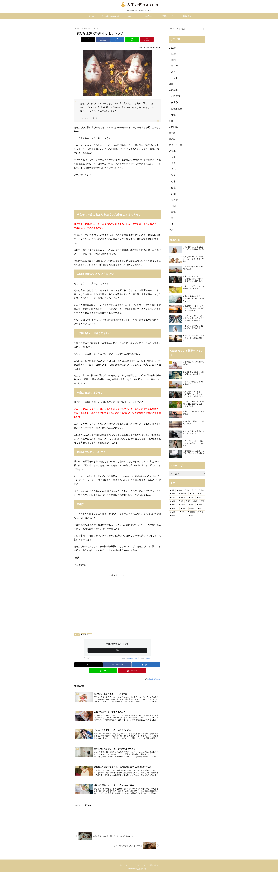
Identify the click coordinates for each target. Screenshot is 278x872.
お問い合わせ (153, 865)
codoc (148, 658)
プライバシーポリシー (139, 865)
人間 (77, 635)
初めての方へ (124, 865)
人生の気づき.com (132, 658)
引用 (84, 635)
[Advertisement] (117, 192)
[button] (203, 28)
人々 (90, 635)
